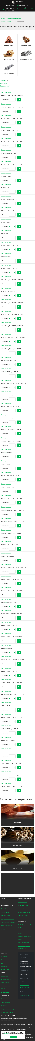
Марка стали (3, 83)
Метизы (3, 929)
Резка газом (4, 1005)
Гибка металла (5, 982)
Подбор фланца (5, 992)
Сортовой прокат (5, 908)
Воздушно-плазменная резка (8, 1009)
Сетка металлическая (6, 925)
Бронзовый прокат (6, 21)
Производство (4, 976)
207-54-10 (9, 5)
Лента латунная (17, 868)
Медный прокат (22, 902)
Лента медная (17, 822)
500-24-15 (9, 8)
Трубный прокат (5, 912)
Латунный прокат (23, 908)
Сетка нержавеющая (23, 942)
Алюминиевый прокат (24, 912)
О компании (4, 956)
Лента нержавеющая (17, 891)
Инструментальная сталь (7, 919)
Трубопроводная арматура (8, 922)
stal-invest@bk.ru (23, 5)
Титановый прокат (23, 915)
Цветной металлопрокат (14, 18)
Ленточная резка (5, 998)
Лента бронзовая (6, 92)
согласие (6, 1033)
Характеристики (4, 85)
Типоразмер (3, 80)
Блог (2, 963)
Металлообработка (6, 979)
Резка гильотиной (5, 1002)
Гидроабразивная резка (7, 1012)
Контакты (3, 960)
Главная (2, 18)
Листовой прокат (5, 915)
